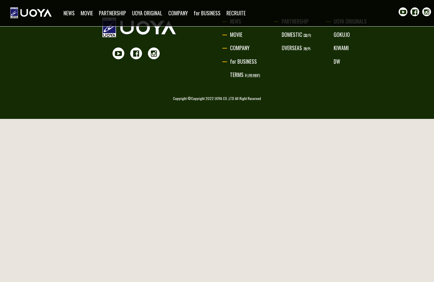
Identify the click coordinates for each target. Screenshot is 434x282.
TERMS (245, 74)
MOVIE (87, 13)
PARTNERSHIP (112, 13)
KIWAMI (341, 48)
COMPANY (178, 13)
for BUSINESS (207, 13)
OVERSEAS (296, 48)
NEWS (69, 13)
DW (337, 61)
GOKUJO (342, 34)
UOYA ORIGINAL (147, 13)
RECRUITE (236, 13)
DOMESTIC (296, 34)
